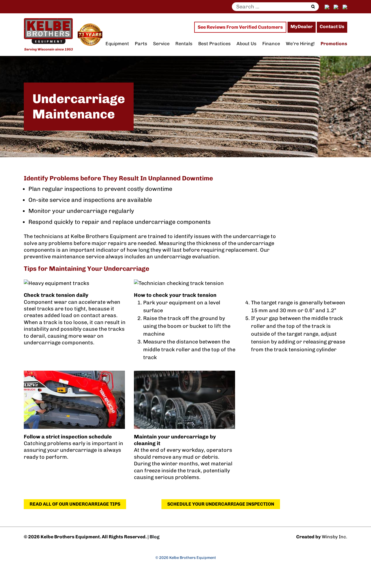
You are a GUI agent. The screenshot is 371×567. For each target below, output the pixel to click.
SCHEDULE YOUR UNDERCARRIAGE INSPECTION (220, 504)
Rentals (183, 43)
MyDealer (301, 26)
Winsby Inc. (334, 536)
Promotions (334, 43)
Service (161, 43)
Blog (154, 536)
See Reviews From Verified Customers (240, 27)
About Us (247, 43)
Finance (271, 43)
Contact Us (332, 26)
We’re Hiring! (300, 43)
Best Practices (214, 43)
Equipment (117, 43)
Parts (141, 43)
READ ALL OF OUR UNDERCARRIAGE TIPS (75, 504)
